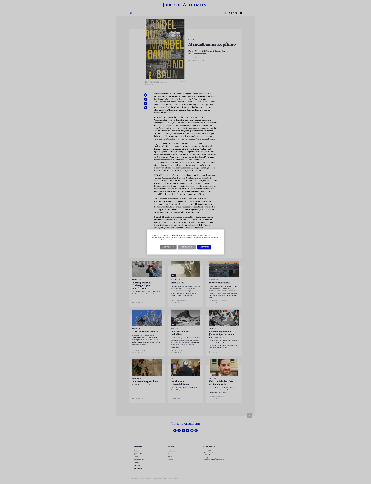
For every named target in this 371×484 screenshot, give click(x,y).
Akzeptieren (204, 247)
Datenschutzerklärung (168, 240)
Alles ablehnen (168, 247)
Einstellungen (187, 247)
